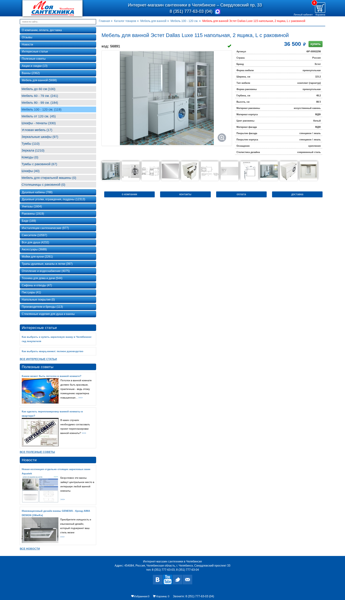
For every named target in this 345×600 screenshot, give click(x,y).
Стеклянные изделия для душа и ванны (48, 313)
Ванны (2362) (31, 73)
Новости (27, 44)
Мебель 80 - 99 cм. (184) (40, 102)
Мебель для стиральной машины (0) (49, 178)
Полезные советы (34, 58)
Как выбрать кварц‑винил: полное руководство (52, 351)
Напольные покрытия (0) (38, 299)
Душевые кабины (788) (37, 192)
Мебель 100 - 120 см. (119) (41, 109)
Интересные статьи (35, 51)
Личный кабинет (303, 14)
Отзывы (27, 37)
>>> (80, 397)
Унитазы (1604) (32, 206)
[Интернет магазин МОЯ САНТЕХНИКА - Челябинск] (57, 8)
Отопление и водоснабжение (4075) (46, 270)
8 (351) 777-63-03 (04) (192, 11)
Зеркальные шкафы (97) (40, 137)
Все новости (30, 548)
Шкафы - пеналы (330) (39, 123)
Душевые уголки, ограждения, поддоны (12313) (53, 199)
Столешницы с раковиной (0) (43, 184)
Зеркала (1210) (33, 150)
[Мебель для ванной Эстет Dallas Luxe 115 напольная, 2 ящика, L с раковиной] (166, 98)
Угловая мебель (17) (37, 130)
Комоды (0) (30, 157)
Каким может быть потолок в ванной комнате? (51, 376)
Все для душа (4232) (35, 242)
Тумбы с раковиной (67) (39, 164)
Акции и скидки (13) (34, 65)
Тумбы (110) (31, 143)
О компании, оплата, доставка (42, 30)
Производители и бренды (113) (42, 306)
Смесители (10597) (34, 235)
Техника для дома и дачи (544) (42, 278)
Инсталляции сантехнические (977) (45, 228)
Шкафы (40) (31, 171)
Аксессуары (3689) (34, 249)
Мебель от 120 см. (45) (39, 116)
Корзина (320, 14)
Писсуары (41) (31, 292)
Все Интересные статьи (38, 359)
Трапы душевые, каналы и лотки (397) (47, 263)
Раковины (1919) (33, 213)
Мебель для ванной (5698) (39, 80)
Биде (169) (29, 220)
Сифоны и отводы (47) (37, 285)
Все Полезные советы (37, 452)
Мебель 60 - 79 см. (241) (40, 96)
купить (315, 44)
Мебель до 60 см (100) (38, 89)
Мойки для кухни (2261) (37, 256)
